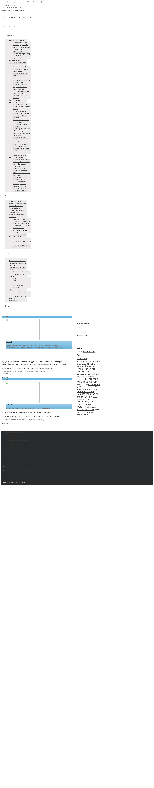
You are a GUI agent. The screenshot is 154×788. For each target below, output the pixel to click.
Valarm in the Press (19, 274)
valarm (81, 407)
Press (11, 270)
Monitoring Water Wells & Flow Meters (20, 477)
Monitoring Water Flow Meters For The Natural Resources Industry (20, 69)
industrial (81, 366)
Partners (11, 276)
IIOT (94, 363)
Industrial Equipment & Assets (18, 472)
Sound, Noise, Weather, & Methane (19, 458)
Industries (8, 35)
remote (96, 387)
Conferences (22, 416)
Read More (5, 377)
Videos (44, 368)
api (78, 361)
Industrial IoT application (84, 374)
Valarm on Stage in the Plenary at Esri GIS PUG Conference (26, 412)
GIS (88, 364)
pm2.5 (79, 387)
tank (85, 399)
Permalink (9, 342)
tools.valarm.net (84, 404)
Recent (83, 332)
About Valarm (13, 301)
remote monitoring (87, 394)
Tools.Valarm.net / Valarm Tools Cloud (18, 17)
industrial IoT (86, 371)
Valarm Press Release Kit (21, 272)
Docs (6, 196)
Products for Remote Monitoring (15, 432)
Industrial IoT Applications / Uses (15, 466)
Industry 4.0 (82, 379)
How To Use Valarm (17, 368)
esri (85, 364)
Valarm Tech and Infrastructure (32, 368)
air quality (82, 358)
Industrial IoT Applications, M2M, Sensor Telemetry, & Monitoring (17, 263)
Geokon (15, 283)
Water (50, 416)
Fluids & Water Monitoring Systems (19, 442)
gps (91, 364)
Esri (14, 278)
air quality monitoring (92, 359)
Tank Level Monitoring (20, 190)
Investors (12, 298)
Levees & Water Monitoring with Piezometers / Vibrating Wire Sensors (29, 474)
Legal (11, 289)
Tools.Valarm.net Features (17, 267)
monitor (84, 384)
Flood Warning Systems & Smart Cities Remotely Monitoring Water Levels (30, 470)
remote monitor (85, 391)
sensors (89, 396)
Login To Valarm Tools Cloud (13, 7)
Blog (10, 259)
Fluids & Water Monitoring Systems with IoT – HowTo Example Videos (21, 226)
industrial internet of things (86, 367)
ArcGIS (84, 361)
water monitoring (85, 412)
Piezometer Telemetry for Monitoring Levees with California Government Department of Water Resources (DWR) (21, 84)
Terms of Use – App (19, 292)
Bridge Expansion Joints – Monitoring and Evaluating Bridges (21, 106)
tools (91, 402)
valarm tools (91, 407)
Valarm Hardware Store (11, 5)
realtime (91, 387)
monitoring (94, 384)
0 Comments (50, 368)
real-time (84, 387)
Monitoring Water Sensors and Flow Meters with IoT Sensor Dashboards (21, 162)
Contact (7, 306)
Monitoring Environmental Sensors (19, 462)
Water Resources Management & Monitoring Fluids (17, 62)
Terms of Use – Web (19, 294)
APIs (81, 361)
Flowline (16, 287)
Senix (15, 281)
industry (91, 376)
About (7, 253)
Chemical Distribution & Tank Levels (20, 456)
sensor (81, 396)
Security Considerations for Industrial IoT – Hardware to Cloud (22, 241)
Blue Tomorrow (18, 285)
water (97, 409)
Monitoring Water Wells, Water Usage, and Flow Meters (20, 76)
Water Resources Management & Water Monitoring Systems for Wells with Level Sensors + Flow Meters (21, 170)
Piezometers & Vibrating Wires (18, 454)
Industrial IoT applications (88, 375)
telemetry (83, 401)
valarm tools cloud (85, 409)
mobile (79, 384)
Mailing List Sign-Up (83, 323)
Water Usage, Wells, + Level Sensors (19, 460)
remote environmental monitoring (87, 389)
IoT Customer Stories (12, 26)
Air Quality (11, 416)
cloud (88, 360)
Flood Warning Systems (16, 40)
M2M (94, 381)
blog (9, 368)
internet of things (87, 380)
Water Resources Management (18, 452)
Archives (79, 351)
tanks (88, 399)
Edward (6, 368)
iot (90, 381)
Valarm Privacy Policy (20, 296)
